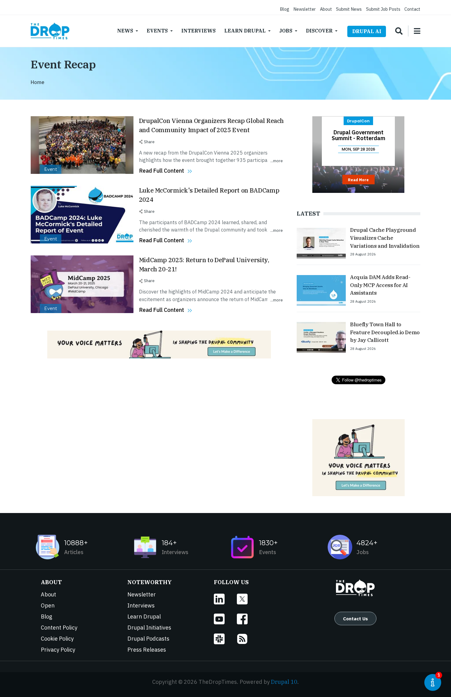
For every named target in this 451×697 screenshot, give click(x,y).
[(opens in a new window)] (225, 599)
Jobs (285, 31)
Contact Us (355, 618)
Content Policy (59, 627)
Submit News (349, 9)
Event (50, 169)
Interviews (198, 31)
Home (37, 82)
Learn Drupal (245, 31)
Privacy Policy (58, 649)
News (125, 31)
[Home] (50, 31)
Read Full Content (161, 170)
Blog (284, 9)
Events (157, 31)
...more (276, 160)
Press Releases (146, 649)
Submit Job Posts (383, 9)
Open (48, 605)
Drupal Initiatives (149, 627)
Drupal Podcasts (148, 638)
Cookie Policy (57, 638)
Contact (412, 9)
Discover (319, 31)
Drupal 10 (284, 681)
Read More (358, 179)
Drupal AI (366, 31)
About (326, 9)
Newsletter (304, 9)
